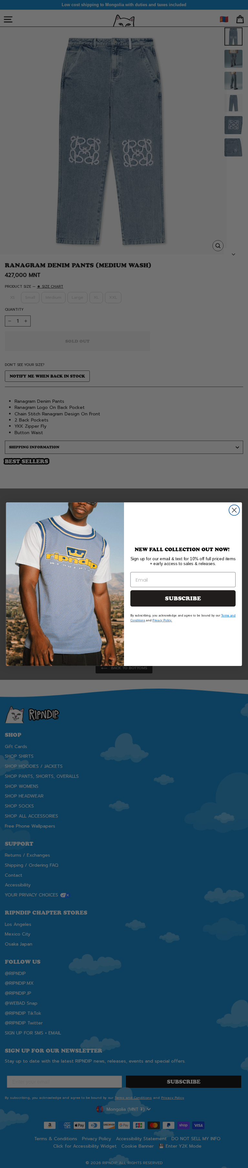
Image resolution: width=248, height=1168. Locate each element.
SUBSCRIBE (183, 598)
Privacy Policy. (162, 620)
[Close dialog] (234, 510)
